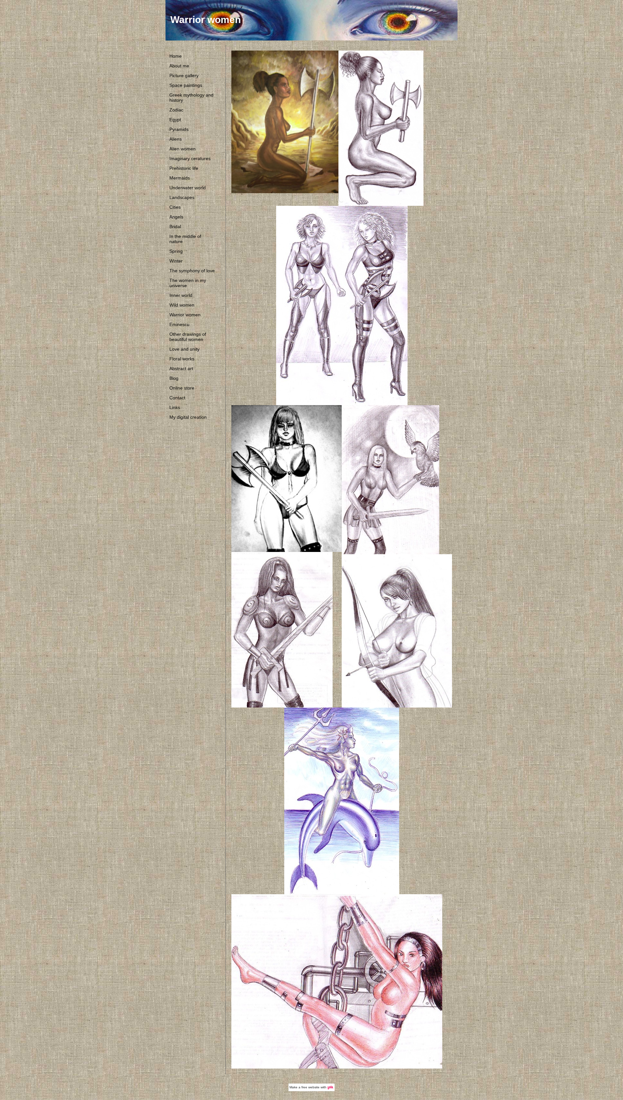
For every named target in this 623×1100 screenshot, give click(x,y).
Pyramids (179, 129)
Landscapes (181, 197)
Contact (177, 397)
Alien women (182, 148)
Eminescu (179, 324)
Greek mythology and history (191, 97)
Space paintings (185, 85)
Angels (176, 216)
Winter (176, 260)
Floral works (181, 358)
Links (174, 407)
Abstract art (181, 368)
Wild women (181, 305)
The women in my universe (187, 283)
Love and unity (184, 349)
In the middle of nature (185, 239)
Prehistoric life (183, 168)
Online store (181, 388)
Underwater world (187, 187)
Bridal (175, 226)
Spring (176, 251)
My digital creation (188, 417)
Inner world (180, 295)
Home (175, 56)
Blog (173, 378)
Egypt (175, 119)
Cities (175, 207)
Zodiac (176, 109)
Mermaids (179, 178)
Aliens (175, 139)
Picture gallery (184, 75)
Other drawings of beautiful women (187, 337)
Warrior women (205, 19)
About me (179, 65)
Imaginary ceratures (190, 158)
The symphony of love (192, 270)
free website (310, 1087)
